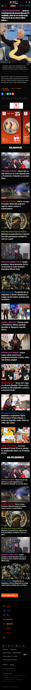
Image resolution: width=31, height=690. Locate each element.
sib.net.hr (15, 675)
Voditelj (14, 98)
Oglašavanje (13, 649)
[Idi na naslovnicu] (14, 3)
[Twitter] (5, 94)
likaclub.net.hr (11, 681)
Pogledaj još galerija (8, 595)
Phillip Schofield (23, 98)
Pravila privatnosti (7, 656)
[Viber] (10, 94)
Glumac (8, 98)
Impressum (6, 649)
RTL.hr (4, 670)
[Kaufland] (15, 106)
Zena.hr (8, 670)
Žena (8, 628)
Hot (7, 615)
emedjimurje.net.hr (7, 675)
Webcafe (9, 624)
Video (8, 633)
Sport (8, 610)
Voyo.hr (13, 670)
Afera (3, 98)
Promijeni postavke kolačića (10, 660)
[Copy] (13, 94)
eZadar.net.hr (19, 679)
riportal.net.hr (15, 677)
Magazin (9, 619)
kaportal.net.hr (22, 675)
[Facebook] (2, 94)
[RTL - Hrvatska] (5, 665)
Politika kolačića (17, 653)
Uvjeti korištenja (7, 653)
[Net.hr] (12, 665)
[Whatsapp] (8, 94)
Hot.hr (19, 88)
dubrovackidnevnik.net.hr (8, 679)
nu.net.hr (4, 681)
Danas (8, 606)
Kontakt (15, 656)
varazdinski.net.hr (6, 677)
